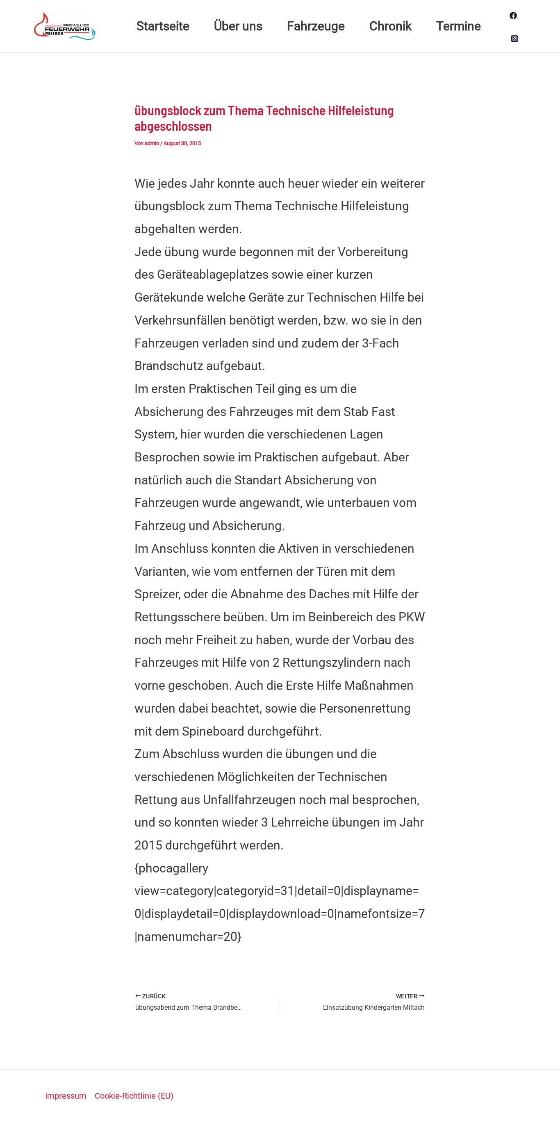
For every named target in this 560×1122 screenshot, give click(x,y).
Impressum (66, 1096)
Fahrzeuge (316, 26)
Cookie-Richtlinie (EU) (134, 1096)
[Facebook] (513, 15)
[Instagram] (514, 38)
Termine (458, 26)
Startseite (163, 26)
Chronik (390, 26)
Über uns (238, 26)
